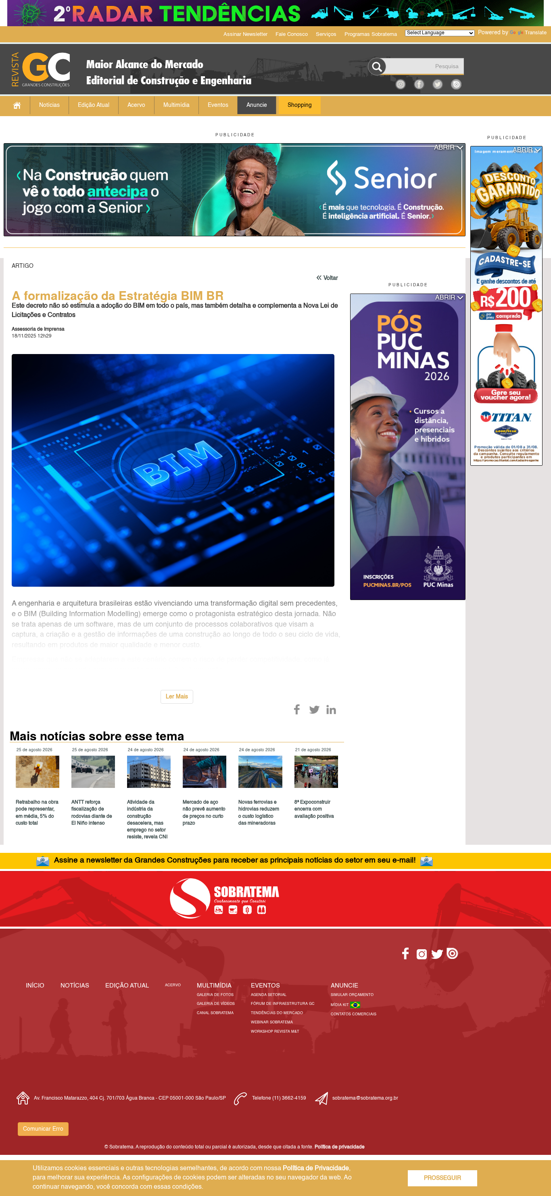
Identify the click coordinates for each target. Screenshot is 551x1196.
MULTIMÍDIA (214, 986)
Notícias (49, 105)
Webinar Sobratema (272, 1022)
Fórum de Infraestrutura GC (283, 1004)
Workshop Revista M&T (275, 1031)
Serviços (326, 34)
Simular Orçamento (352, 995)
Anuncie (256, 105)
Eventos (218, 105)
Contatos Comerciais (353, 1014)
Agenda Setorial (268, 995)
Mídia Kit (340, 1005)
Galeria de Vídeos (216, 1004)
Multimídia (176, 105)
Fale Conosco (292, 34)
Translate (536, 32)
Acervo (136, 105)
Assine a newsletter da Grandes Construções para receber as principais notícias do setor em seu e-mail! (234, 860)
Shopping (300, 105)
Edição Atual (93, 105)
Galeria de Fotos (215, 995)
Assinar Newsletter (245, 34)
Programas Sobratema (370, 34)
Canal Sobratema (215, 1013)
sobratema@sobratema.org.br (365, 1098)
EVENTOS (265, 986)
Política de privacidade (340, 1147)
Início (35, 986)
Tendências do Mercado (277, 1013)
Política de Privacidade (316, 1168)
